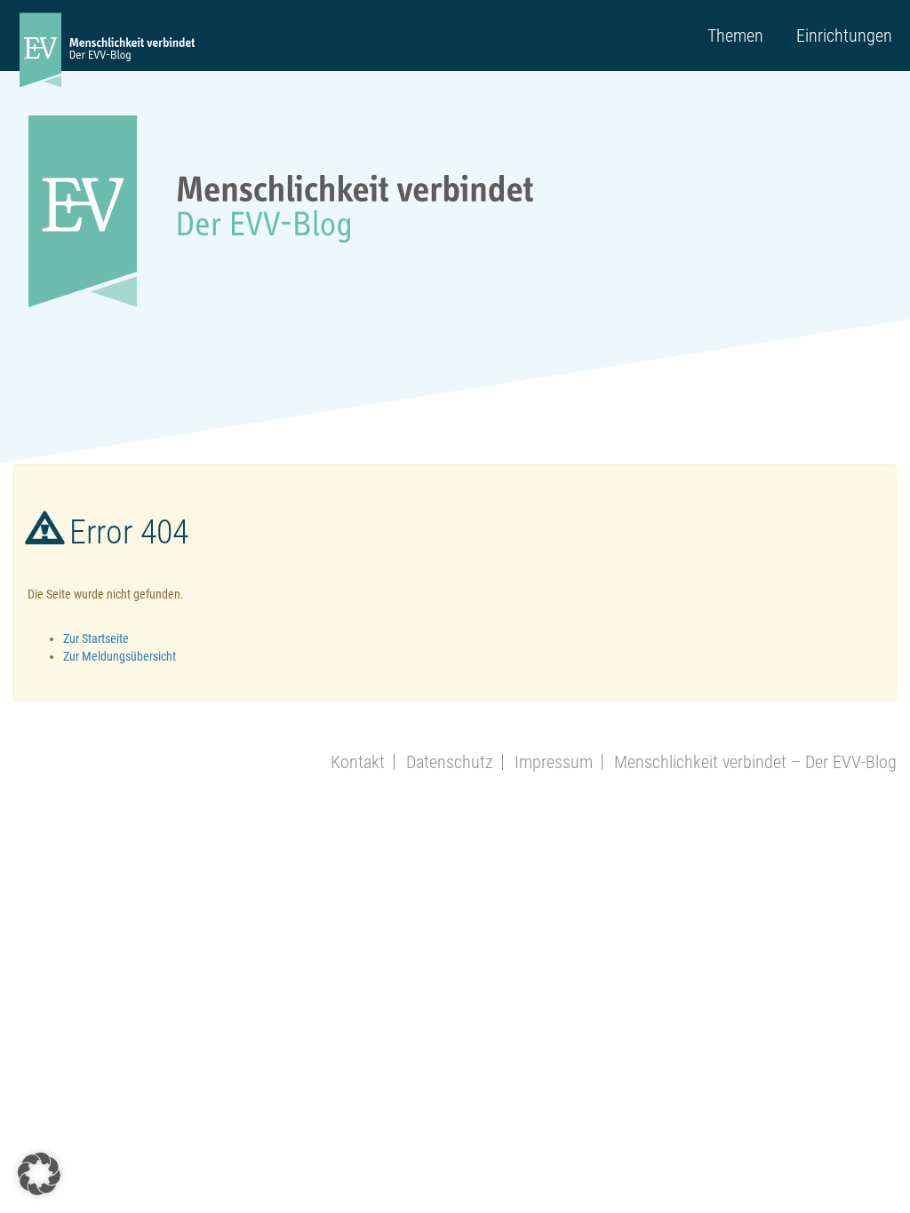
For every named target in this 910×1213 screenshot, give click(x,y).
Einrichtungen (844, 35)
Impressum (554, 762)
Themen (735, 35)
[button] (39, 1174)
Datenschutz (449, 762)
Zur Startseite (96, 638)
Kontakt (358, 762)
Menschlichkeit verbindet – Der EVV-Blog (755, 762)
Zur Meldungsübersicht (119, 656)
